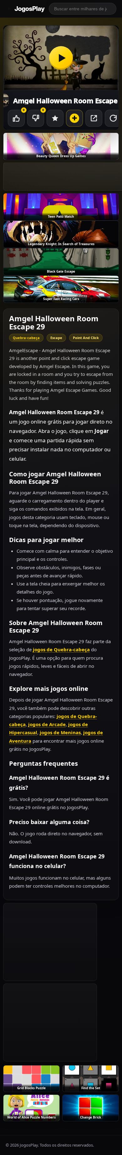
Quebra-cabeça (26, 337)
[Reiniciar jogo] (113, 118)
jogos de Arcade (47, 724)
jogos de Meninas (60, 732)
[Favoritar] (55, 118)
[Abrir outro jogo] (74, 118)
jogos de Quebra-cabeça (61, 649)
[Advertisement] (50, 942)
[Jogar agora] (61, 58)
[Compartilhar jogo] (93, 118)
